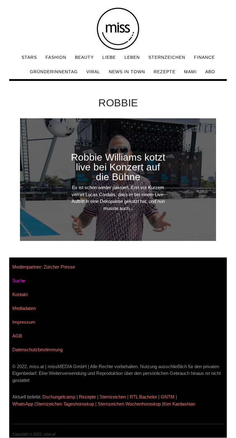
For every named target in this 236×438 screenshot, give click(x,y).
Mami (190, 71)
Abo (210, 71)
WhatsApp (22, 403)
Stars (29, 57)
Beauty (84, 57)
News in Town (127, 71)
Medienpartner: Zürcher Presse (43, 266)
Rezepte (164, 71)
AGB (17, 335)
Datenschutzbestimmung (37, 349)
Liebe (109, 57)
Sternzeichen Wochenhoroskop (129, 403)
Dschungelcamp (58, 396)
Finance (204, 57)
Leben (132, 57)
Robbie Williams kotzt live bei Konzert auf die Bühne (118, 167)
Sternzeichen (166, 57)
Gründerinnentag (54, 71)
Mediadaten (24, 308)
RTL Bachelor (143, 396)
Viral (93, 71)
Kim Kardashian (179, 403)
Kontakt (20, 294)
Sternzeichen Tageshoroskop (65, 403)
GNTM (168, 396)
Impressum (23, 322)
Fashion (55, 57)
